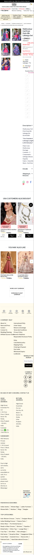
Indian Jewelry (5, 506)
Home (2, 23)
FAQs (15, 340)
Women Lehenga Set (17, 23)
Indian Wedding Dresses (8, 521)
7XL (27, 113)
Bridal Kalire (4, 529)
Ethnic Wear (4, 524)
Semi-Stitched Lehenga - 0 (27, 61)
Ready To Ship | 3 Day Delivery (28, 16)
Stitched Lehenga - (26, 66)
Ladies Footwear (26, 506)
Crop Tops (4, 531)
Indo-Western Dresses (7, 518)
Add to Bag (12, 236)
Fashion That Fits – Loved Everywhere (17, 17)
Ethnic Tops (13, 529)
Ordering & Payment (20, 347)
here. (11, 551)
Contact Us (4, 330)
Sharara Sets (25, 537)
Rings (19, 509)
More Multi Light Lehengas (17, 293)
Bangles (25, 509)
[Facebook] (26, 377)
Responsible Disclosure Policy (23, 336)
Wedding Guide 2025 (5, 8)
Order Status (17, 325)
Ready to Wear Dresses (8, 526)
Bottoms (19, 526)
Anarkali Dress (14, 537)
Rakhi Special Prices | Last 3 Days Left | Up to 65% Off (6, 17)
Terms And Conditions (20, 330)
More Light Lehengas (17, 288)
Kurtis (18, 518)
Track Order (15, 8)
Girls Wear (12, 531)
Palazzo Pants (21, 521)
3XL (27, 98)
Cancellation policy (19, 342)
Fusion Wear (4, 537)
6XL (27, 109)
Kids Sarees (4, 534)
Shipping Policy (18, 345)
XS (27, 75)
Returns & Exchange (20, 327)
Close (20, 543)
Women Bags (15, 506)
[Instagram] (26, 381)
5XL (27, 105)
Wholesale (21, 9)
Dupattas (27, 526)
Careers (3, 327)
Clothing (8, 23)
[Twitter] (30, 377)
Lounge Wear (23, 529)
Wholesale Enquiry (19, 351)
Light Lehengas (27, 23)
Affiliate (27, 8)
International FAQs (19, 323)
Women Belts (5, 509)
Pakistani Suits (5, 539)
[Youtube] (30, 381)
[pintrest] (26, 385)
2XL (27, 94)
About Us (3, 323)
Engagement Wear (26, 534)
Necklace (13, 509)
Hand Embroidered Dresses (19, 539)
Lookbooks (17, 354)
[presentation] (2, 215)
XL (27, 90)
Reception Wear (14, 534)
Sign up (6, 10)
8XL (27, 117)
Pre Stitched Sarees (16, 524)
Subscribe (28, 365)
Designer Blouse (27, 518)
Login (2, 10)
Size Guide (31, 72)
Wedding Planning (6, 332)
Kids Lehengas (21, 531)
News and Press (5, 325)
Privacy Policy (18, 332)
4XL (27, 102)
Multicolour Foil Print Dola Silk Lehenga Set (12, 25)
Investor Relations (19, 334)
